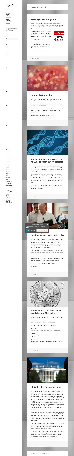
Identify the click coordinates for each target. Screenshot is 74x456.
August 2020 (8, 103)
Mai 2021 (7, 89)
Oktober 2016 (8, 190)
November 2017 (9, 159)
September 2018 (9, 139)
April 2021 (8, 91)
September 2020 (9, 101)
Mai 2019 (7, 123)
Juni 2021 (7, 87)
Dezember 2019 (9, 113)
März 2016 (8, 199)
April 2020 (8, 105)
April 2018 (8, 149)
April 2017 (8, 173)
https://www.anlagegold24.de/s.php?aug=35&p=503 (42, 115)
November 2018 (9, 135)
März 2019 (8, 127)
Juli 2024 (7, 57)
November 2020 (9, 97)
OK (28, 230)
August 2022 (8, 61)
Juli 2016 (7, 194)
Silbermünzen (8, 16)
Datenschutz (8, 20)
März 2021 (8, 93)
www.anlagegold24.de (10, 30)
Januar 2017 (8, 179)
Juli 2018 (7, 143)
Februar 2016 (8, 200)
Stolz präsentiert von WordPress (43, 453)
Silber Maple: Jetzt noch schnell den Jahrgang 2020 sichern (46, 311)
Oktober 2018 (8, 137)
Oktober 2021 (8, 79)
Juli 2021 (7, 85)
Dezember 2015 (9, 202)
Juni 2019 (7, 121)
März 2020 (8, 107)
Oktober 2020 (8, 99)
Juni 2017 (7, 169)
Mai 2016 (7, 196)
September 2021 (9, 81)
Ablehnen (33, 230)
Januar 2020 (8, 111)
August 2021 (8, 83)
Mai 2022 (7, 65)
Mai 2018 (7, 147)
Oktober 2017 (8, 161)
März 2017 (8, 175)
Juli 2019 (7, 119)
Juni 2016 (7, 195)
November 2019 (9, 115)
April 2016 (8, 197)
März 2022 (8, 69)
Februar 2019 (8, 129)
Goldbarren (8, 15)
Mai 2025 (7, 53)
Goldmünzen (8, 14)
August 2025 (8, 46)
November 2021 (9, 77)
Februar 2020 (8, 109)
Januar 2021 (8, 95)
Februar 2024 (8, 59)
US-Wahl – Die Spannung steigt (46, 387)
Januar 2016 (8, 201)
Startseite (8, 13)
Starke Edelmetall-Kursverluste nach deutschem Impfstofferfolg (47, 160)
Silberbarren (8, 18)
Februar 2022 (8, 71)
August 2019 (8, 117)
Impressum (8, 22)
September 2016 (9, 185)
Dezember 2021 (9, 75)
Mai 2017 (7, 171)
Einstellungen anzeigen (42, 230)
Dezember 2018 (9, 133)
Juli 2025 (7, 48)
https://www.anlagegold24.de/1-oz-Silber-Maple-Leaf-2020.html (45, 330)
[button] (47, 224)
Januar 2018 (8, 155)
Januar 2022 (8, 73)
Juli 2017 (7, 167)
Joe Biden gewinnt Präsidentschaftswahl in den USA (47, 233)
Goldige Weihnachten (41, 95)
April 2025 (8, 55)
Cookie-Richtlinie (9, 21)
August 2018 (8, 141)
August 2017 (8, 165)
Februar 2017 (8, 177)
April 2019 (8, 125)
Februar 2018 (8, 153)
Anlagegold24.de (11, 5)
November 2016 (9, 183)
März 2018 (8, 151)
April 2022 (8, 67)
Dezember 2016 (9, 181)
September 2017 (9, 163)
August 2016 (8, 193)
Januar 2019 (8, 131)
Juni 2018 (7, 145)
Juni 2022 (7, 63)
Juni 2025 (7, 51)
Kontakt (7, 19)
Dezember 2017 (9, 157)
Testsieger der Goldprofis (43, 19)
